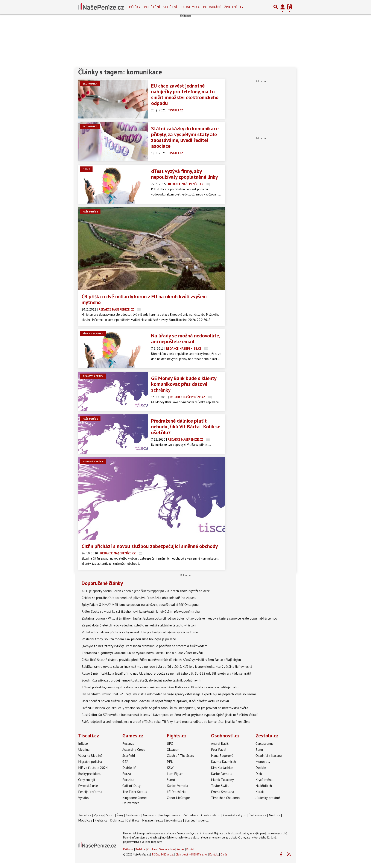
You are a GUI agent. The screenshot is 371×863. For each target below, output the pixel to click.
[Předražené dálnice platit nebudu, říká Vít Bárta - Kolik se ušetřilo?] (113, 434)
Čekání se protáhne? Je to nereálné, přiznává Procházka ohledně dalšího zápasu (139, 597)
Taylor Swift (220, 785)
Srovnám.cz (174, 820)
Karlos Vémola (177, 785)
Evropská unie (88, 785)
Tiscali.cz (88, 735)
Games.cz (132, 735)
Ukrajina (84, 749)
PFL (170, 761)
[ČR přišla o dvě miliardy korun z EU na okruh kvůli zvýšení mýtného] (151, 248)
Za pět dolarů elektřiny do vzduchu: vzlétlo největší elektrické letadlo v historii (139, 625)
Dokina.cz (117, 820)
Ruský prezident (89, 773)
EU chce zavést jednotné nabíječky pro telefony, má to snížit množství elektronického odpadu (185, 94)
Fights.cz (177, 735)
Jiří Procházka (176, 791)
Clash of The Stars (180, 755)
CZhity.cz (133, 820)
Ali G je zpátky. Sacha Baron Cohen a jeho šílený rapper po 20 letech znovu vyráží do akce (146, 591)
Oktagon (173, 749)
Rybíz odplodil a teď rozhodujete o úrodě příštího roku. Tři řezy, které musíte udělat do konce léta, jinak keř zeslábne (166, 721)
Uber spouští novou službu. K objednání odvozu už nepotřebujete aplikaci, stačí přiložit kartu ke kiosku (155, 701)
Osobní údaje (167, 849)
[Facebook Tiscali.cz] (281, 854)
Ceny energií (86, 779)
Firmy (86, 169)
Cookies (152, 849)
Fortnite (128, 779)
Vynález (84, 797)
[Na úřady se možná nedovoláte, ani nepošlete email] (113, 348)
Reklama (128, 849)
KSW (170, 767)
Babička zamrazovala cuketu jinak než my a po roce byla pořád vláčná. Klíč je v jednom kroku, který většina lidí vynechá (167, 666)
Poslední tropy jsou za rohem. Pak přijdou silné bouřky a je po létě (129, 639)
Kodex (181, 849)
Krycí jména (263, 779)
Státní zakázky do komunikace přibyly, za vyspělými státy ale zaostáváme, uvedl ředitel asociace (185, 137)
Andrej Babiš (220, 743)
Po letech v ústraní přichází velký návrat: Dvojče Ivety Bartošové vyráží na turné (140, 632)
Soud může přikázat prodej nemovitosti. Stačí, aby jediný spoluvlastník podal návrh (141, 680)
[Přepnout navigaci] (282, 7)
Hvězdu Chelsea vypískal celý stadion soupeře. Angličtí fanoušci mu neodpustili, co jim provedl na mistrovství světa (165, 708)
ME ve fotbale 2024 (93, 767)
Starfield (128, 755)
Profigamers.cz (170, 815)
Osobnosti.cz (225, 735)
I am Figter (175, 773)
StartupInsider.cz (197, 820)
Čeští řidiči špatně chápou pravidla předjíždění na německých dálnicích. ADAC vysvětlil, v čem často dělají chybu (161, 659)
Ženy (120, 815)
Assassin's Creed (133, 749)
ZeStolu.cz (191, 815)
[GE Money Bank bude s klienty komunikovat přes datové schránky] (113, 391)
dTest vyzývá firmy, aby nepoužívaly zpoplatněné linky (184, 174)
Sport (110, 815)
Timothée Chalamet (225, 797)
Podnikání (212, 7)
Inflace (83, 743)
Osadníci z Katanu (268, 755)
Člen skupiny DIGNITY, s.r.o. (191, 854)
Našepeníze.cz (152, 820)
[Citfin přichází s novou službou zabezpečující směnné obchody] (151, 498)
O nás (223, 854)
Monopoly (262, 761)
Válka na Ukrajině (90, 755)
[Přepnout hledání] (275, 7)
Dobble (260, 767)
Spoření (170, 7)
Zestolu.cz (266, 735)
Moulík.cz (85, 820)
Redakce (140, 849)
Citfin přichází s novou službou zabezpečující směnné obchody (150, 546)
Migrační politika (90, 761)
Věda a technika (92, 333)
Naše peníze (90, 211)
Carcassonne (264, 743)
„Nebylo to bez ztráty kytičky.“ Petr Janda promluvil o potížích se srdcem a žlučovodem (144, 646)
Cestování (133, 815)
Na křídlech (263, 785)
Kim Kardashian (222, 767)
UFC (170, 743)
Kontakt (191, 849)
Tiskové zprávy (92, 376)
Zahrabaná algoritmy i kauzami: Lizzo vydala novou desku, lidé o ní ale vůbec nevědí (142, 653)
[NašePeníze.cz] (101, 7)
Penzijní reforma (90, 791)
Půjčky (134, 7)
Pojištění (152, 7)
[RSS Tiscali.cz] (289, 854)
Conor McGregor (178, 797)
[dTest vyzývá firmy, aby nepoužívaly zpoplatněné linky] (113, 184)
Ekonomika (190, 7)
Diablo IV (129, 767)
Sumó (171, 779)
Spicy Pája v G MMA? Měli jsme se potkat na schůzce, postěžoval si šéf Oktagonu (140, 604)
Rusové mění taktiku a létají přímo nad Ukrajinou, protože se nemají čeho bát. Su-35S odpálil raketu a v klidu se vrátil (166, 673)
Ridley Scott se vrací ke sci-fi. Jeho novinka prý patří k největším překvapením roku (141, 611)
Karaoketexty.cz (234, 815)
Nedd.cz (274, 815)
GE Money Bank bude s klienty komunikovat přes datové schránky (183, 384)
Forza (126, 773)
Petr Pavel (218, 749)
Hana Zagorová (222, 755)
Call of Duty (131, 785)
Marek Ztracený (222, 779)
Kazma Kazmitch (223, 761)
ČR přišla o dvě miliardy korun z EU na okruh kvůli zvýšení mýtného (144, 299)
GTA (125, 761)
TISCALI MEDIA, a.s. (163, 854)
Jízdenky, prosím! (267, 797)
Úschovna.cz (257, 815)
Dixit (258, 773)
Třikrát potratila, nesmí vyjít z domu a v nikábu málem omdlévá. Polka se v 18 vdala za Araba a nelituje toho (160, 687)
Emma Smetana (222, 791)
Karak (259, 791)
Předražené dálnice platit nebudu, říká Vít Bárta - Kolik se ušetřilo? (185, 426)
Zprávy (98, 815)
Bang (259, 749)
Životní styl (234, 7)
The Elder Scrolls (134, 791)
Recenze (128, 743)
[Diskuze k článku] (208, 184)
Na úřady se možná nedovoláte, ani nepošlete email (185, 338)
